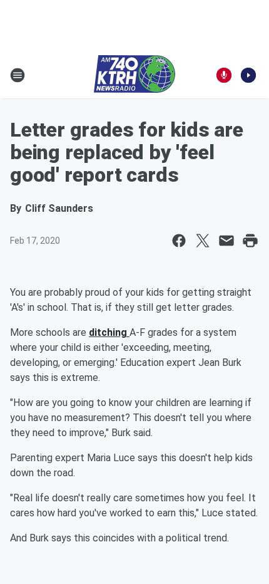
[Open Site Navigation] (17, 75)
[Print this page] (250, 240)
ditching (109, 332)
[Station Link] (134, 75)
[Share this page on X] (202, 240)
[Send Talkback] (223, 75)
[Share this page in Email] (226, 240)
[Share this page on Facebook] (179, 240)
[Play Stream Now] (248, 75)
